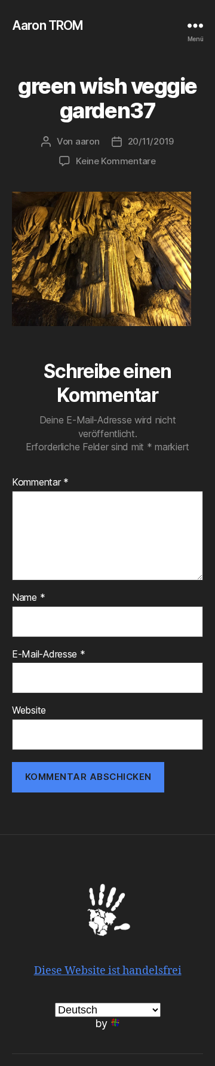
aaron (87, 141)
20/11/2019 (151, 141)
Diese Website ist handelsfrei (108, 971)
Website (29, 710)
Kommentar (40, 482)
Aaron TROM (47, 25)
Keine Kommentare (116, 161)
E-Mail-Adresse (48, 654)
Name (28, 597)
